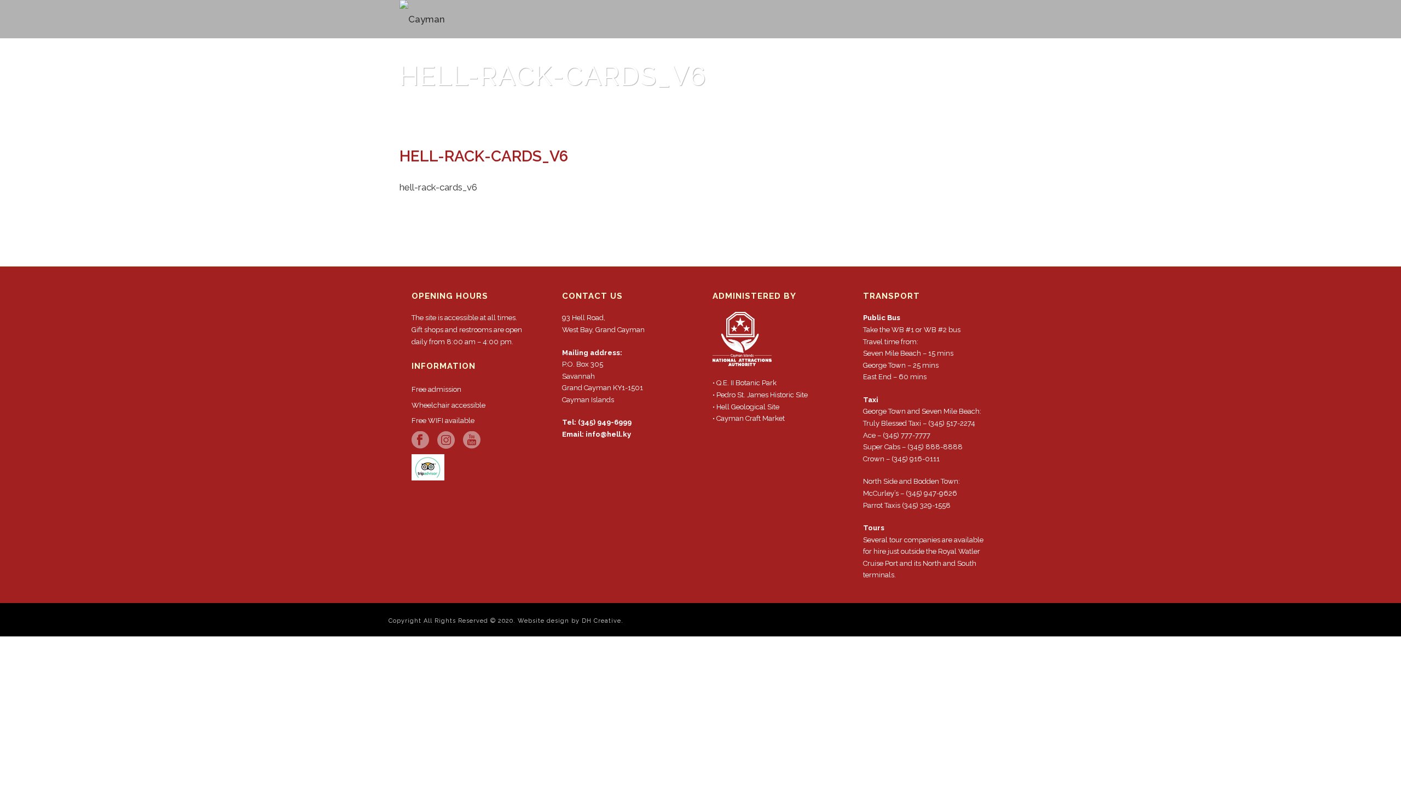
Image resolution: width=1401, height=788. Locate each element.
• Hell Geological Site (746, 407)
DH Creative (601, 620)
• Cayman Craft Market (749, 418)
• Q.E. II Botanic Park (745, 383)
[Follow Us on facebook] (420, 440)
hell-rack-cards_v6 (874, 109)
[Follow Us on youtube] (471, 440)
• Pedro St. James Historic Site (760, 395)
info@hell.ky (608, 434)
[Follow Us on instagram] (446, 440)
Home (819, 109)
